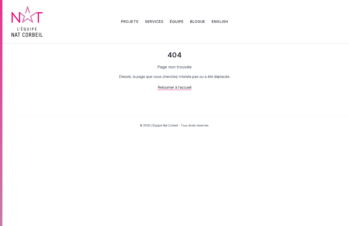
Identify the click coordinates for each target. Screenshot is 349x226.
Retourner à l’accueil (174, 87)
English (220, 21)
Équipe (176, 21)
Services (154, 21)
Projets (130, 21)
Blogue (197, 21)
